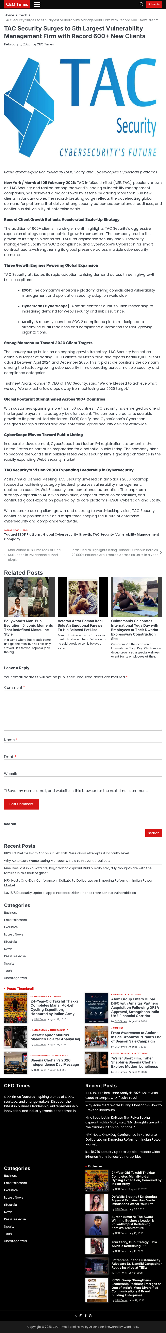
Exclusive (11, 927)
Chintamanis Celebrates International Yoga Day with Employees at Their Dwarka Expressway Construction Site (134, 630)
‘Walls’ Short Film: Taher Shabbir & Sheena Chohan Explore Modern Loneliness (134, 1062)
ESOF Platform (29, 534)
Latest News (11, 530)
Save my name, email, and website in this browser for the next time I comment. (78, 790)
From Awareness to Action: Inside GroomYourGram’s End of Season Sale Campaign (136, 1037)
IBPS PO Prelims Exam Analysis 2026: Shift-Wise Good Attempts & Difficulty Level (66, 853)
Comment (14, 687)
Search (10, 824)
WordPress (131, 1327)
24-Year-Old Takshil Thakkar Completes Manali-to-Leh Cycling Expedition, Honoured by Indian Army (55, 1007)
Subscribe (154, 4)
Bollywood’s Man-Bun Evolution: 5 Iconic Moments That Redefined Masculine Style (28, 627)
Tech (26, 530)
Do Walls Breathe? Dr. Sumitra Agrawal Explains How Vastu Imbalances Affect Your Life (134, 1200)
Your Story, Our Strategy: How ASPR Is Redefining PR (134, 1244)
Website (11, 773)
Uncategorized (15, 978)
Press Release (15, 956)
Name (10, 739)
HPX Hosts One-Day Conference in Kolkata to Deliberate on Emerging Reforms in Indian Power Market (123, 1139)
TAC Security (103, 534)
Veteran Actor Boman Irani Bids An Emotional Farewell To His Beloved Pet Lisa (81, 625)
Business (10, 912)
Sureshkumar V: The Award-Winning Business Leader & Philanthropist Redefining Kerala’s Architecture (133, 1222)
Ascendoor (96, 1327)
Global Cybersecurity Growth (67, 534)
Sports (9, 963)
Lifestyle (10, 942)
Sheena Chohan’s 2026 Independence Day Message (55, 1062)
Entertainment (15, 920)
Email (10, 756)
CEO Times (17, 4)
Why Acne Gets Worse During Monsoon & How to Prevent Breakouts (57, 861)
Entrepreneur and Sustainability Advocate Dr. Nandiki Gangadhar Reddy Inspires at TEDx (137, 1263)
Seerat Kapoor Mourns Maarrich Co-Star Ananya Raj (55, 1037)
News (8, 949)
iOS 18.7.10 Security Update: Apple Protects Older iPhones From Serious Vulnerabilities (70, 893)
